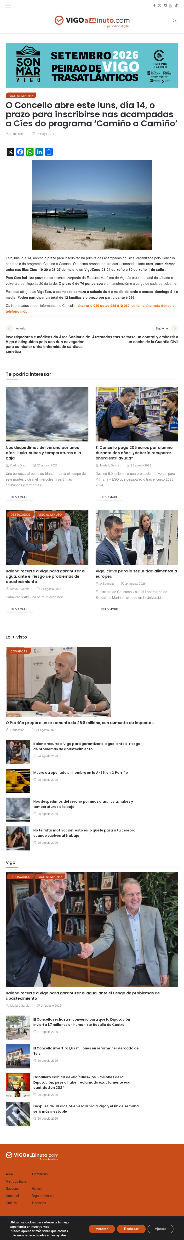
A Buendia (107, 583)
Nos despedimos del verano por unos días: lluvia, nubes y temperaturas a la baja (43, 453)
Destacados (20, 514)
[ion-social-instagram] (165, 5)
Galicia (37, 1188)
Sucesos (12, 1188)
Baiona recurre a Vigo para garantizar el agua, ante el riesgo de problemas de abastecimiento (45, 576)
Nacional (12, 1195)
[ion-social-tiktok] (176, 5)
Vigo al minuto (21, 95)
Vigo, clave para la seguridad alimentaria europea (136, 573)
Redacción (17, 133)
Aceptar (102, 1229)
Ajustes (160, 1229)
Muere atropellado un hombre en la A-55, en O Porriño (80, 772)
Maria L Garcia (109, 465)
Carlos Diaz (18, 465)
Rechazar (131, 1229)
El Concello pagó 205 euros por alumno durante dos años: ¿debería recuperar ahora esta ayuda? (134, 453)
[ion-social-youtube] (170, 5)
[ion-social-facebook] (154, 5)
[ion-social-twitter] (159, 5)
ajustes (61, 1235)
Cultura (11, 1202)
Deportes (39, 1202)
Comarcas (19, 651)
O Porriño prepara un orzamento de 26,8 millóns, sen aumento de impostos (80, 722)
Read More (19, 497)
